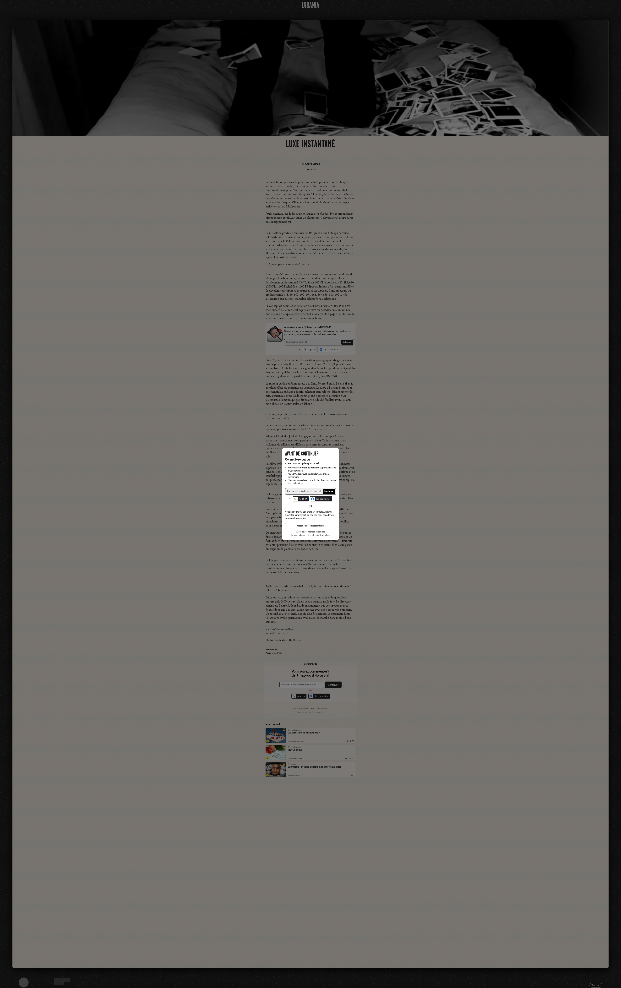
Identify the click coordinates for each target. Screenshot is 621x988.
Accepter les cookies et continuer (310, 526)
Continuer (329, 491)
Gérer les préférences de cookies (310, 532)
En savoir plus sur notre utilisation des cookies (310, 535)
